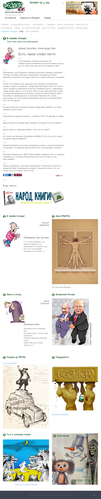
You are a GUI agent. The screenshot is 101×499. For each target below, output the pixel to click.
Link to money (32, 31)
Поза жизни (6, 28)
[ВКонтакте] (7, 175)
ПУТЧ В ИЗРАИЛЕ (10, 363)
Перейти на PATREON (60, 414)
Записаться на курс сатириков (26, 484)
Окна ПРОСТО (82, 24)
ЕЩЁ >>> (59, 175)
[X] (9, 175)
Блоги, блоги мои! (65, 24)
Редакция (47, 18)
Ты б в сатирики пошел (19, 435)
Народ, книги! (82, 28)
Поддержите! (62, 357)
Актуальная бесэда (31, 28)
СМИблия (51, 24)
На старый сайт (10, 18)
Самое (17, 28)
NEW (21, 31)
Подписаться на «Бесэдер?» (30, 18)
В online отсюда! (9, 31)
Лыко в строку (48, 28)
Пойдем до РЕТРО (65, 28)
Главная (4, 24)
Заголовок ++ (39, 24)
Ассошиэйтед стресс (20, 24)
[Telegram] (12, 175)
